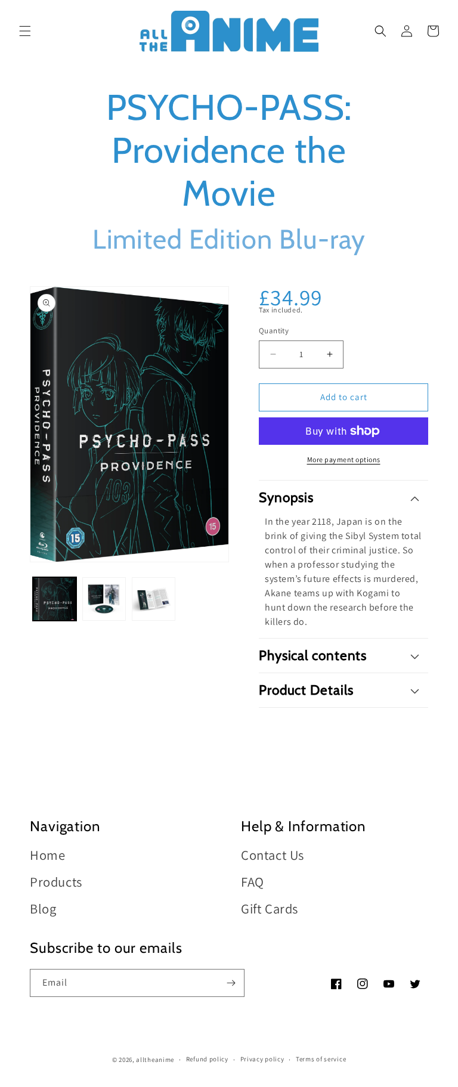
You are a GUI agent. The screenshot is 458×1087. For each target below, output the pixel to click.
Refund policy (207, 1059)
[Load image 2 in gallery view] (104, 599)
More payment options (343, 459)
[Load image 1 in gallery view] (54, 599)
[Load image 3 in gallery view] (153, 599)
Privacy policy (262, 1059)
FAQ (252, 881)
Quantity (274, 331)
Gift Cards (269, 908)
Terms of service (321, 1059)
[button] (25, 31)
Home (47, 855)
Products (56, 881)
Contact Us (272, 855)
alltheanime (155, 1059)
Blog (43, 908)
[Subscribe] (231, 983)
